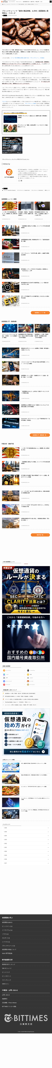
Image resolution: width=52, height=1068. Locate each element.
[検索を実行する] (51, 2)
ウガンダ (4, 101)
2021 (5, 847)
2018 (5, 859)
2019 (5, 855)
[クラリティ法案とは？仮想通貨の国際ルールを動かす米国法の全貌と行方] (26, 613)
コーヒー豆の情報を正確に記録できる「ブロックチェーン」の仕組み (27, 57)
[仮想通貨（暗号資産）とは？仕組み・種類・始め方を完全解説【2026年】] (26, 755)
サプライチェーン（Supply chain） (23, 190)
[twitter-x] (19, 181)
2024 (5, 835)
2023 (5, 839)
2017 (5, 863)
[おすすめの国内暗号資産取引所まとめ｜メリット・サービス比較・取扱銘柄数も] (26, 661)
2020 (5, 851)
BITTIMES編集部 (9, 177)
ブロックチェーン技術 (30, 103)
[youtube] (21, 181)
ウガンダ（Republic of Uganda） (10, 190)
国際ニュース (47, 190)
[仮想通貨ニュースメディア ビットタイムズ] (4, 1)
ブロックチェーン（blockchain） (37, 190)
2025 (5, 831)
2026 (5, 827)
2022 (5, 843)
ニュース (5, 15)
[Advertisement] (26, 549)
